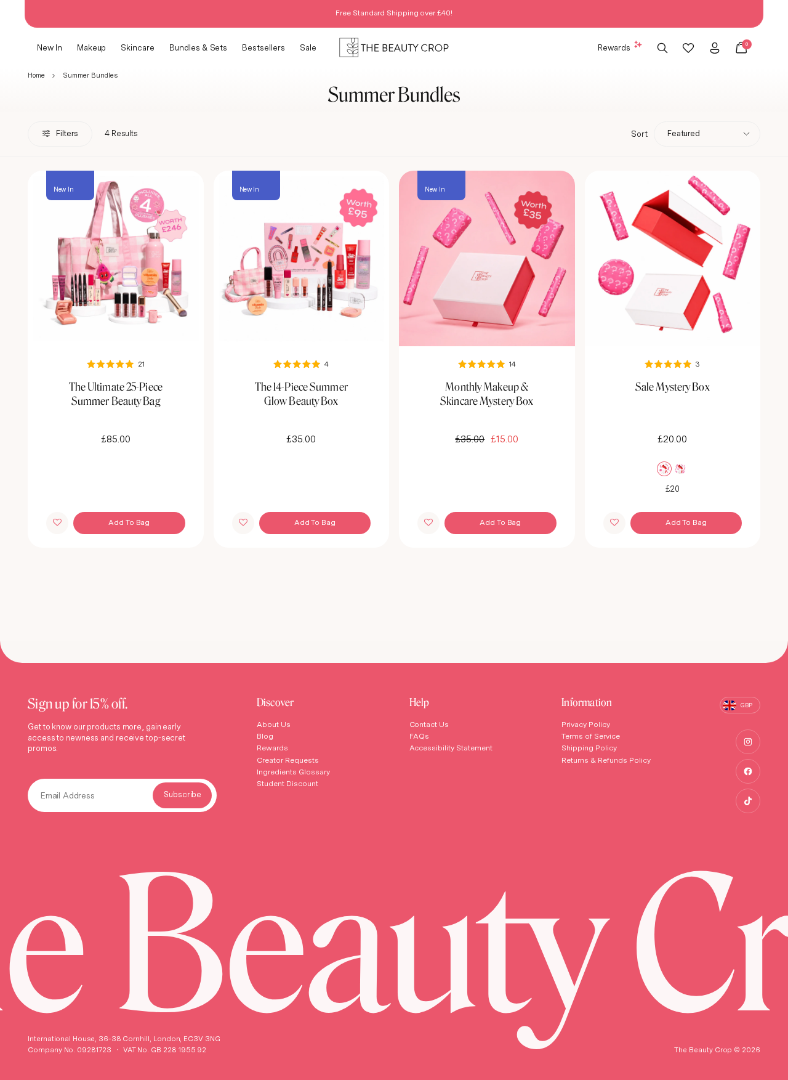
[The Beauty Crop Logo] (394, 47)
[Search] (662, 47)
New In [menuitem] (49, 47)
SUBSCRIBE (182, 795)
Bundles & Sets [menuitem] (198, 47)
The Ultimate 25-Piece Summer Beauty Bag (116, 393)
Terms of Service (590, 736)
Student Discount (287, 783)
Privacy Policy (585, 724)
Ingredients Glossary (293, 771)
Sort (639, 134)
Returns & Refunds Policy (606, 760)
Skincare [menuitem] (138, 47)
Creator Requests (288, 760)
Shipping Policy (589, 747)
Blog (265, 736)
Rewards (614, 47)
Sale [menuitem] (308, 47)
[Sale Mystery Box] (673, 259)
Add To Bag (129, 522)
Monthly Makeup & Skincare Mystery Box (486, 393)
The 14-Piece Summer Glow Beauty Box (301, 393)
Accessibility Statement (451, 747)
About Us (274, 724)
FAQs (419, 736)
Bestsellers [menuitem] (263, 47)
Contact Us (429, 724)
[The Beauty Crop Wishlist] (688, 47)
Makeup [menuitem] (92, 47)
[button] (57, 523)
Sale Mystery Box (672, 386)
